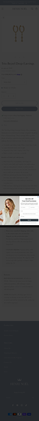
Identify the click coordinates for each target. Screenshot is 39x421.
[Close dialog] (38, 196)
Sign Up (29, 220)
